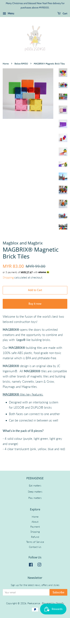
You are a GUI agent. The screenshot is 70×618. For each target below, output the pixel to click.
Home (6, 63)
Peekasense (34, 603)
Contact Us (35, 546)
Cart (64, 13)
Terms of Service (35, 541)
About (35, 521)
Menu (10, 13)
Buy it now (35, 303)
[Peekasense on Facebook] (31, 565)
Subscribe (58, 592)
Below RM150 (21, 63)
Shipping (8, 277)
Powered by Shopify (53, 603)
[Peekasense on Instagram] (39, 565)
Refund (35, 536)
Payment (35, 526)
